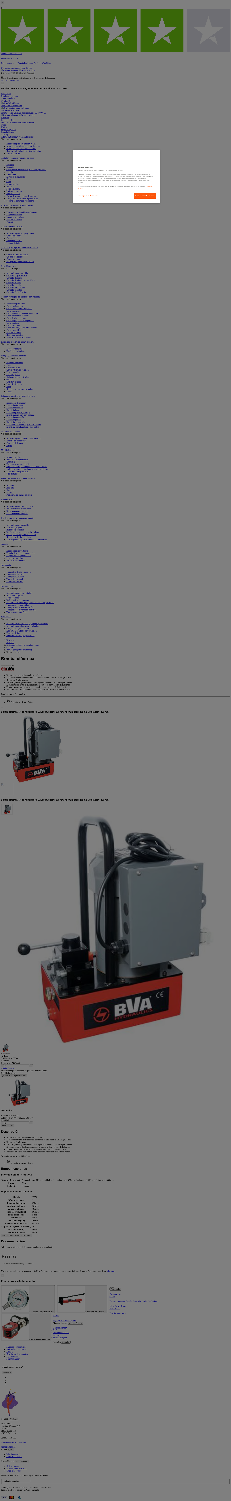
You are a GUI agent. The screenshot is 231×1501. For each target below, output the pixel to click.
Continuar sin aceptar (150, 164)
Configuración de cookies (88, 196)
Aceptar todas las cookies (144, 196)
